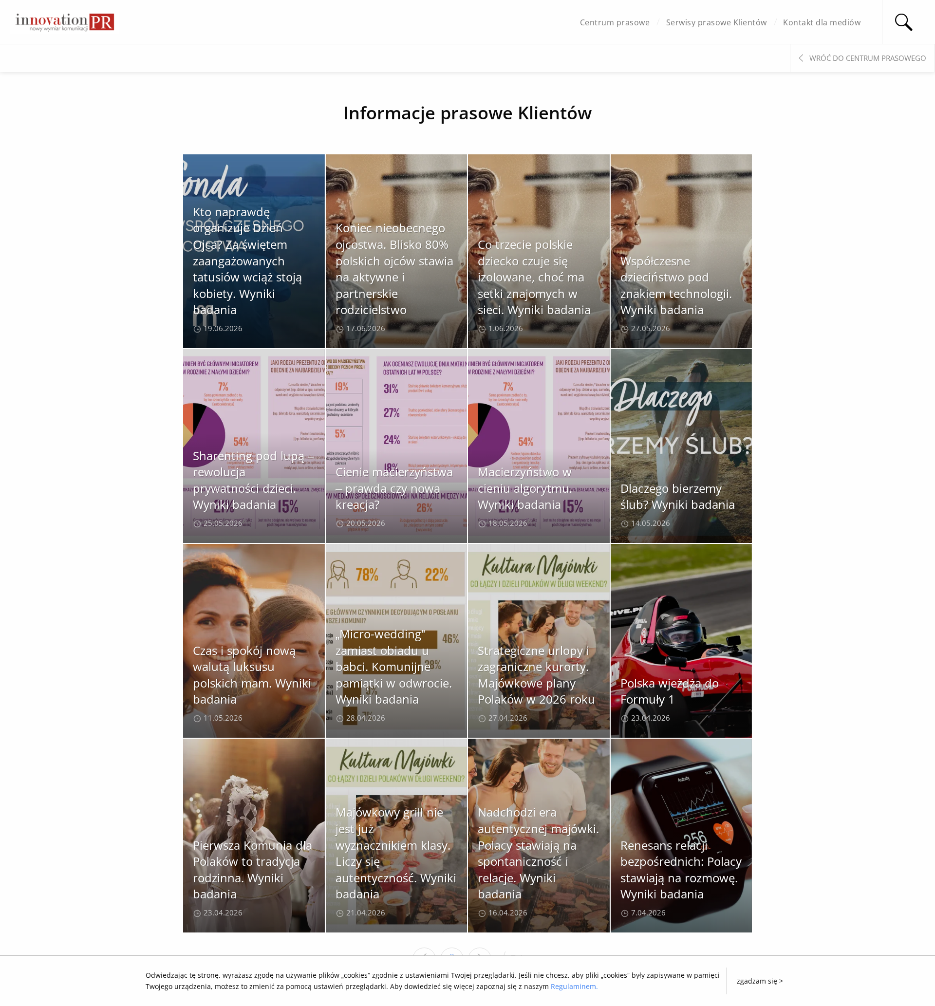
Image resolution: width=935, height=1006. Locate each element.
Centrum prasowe (615, 22)
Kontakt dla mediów (821, 22)
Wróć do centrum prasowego (867, 58)
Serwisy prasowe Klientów (716, 22)
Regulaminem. (574, 986)
